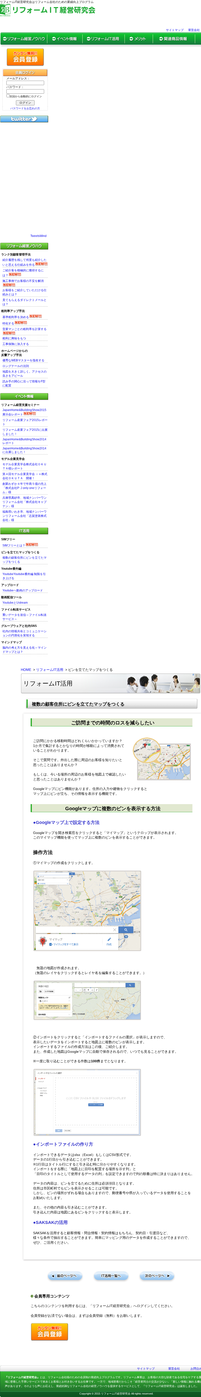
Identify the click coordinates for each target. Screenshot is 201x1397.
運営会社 (194, 30)
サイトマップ (175, 30)
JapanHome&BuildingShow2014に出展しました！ (24, 450)
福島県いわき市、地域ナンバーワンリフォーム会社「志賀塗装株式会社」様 (24, 516)
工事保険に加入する (15, 344)
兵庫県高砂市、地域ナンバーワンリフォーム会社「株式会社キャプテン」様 (24, 502)
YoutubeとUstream (15, 602)
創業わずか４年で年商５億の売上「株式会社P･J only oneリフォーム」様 (24, 488)
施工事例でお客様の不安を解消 (23, 281)
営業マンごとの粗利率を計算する (24, 329)
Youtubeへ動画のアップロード (22, 590)
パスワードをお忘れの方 (25, 108)
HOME (26, 670)
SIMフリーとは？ (13, 545)
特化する (8, 323)
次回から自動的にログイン (26, 96)
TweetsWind (38, 236)
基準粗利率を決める (15, 317)
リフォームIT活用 (49, 670)
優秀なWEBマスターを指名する (23, 360)
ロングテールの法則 (15, 366)
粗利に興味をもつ (14, 338)
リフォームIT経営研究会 (115, 1393)
